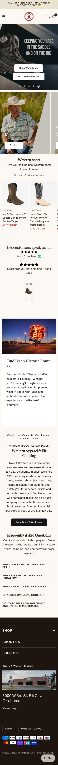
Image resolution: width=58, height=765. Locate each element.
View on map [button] (9, 708)
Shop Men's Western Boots (29, 175)
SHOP (7, 630)
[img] (29, 252)
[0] (53, 16)
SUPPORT (10, 653)
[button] (28, 68)
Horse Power (36, 210)
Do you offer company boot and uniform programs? (23, 604)
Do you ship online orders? (23, 595)
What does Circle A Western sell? (23, 565)
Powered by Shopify (45, 753)
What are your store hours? (24, 586)
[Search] (48, 16)
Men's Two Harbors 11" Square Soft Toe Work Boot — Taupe (15, 218)
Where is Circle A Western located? (22, 576)
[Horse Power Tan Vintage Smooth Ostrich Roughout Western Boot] (43, 194)
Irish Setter (7, 210)
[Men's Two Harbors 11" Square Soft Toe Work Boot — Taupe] (15, 194)
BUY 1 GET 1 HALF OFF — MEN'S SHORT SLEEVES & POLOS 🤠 (29, 4)
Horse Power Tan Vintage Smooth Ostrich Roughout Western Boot (40, 219)
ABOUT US (11, 642)
